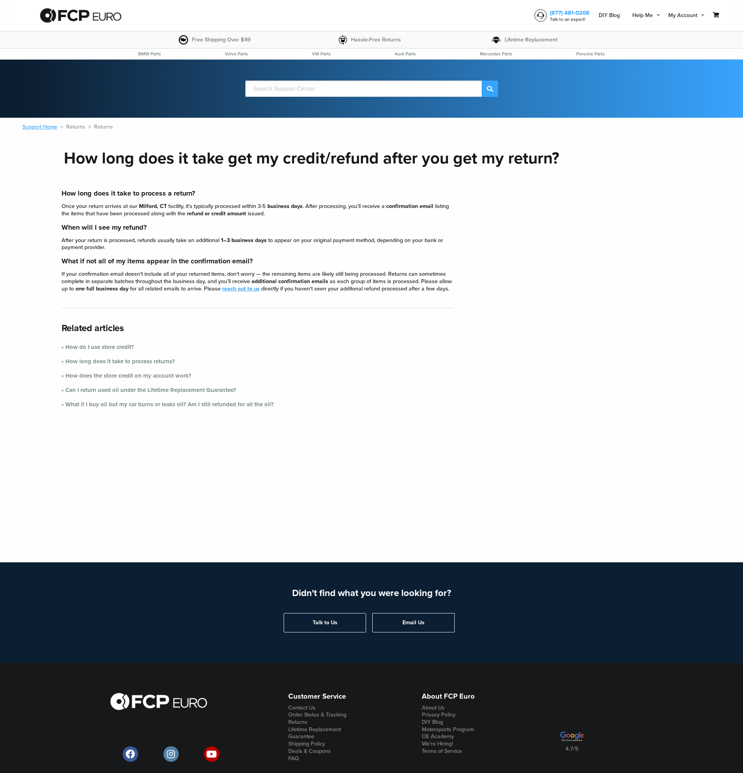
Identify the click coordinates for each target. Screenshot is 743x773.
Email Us (413, 622)
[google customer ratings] (572, 739)
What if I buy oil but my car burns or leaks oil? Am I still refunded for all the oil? (169, 404)
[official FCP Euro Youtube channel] (211, 754)
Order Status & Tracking (317, 714)
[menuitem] (609, 16)
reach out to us (241, 288)
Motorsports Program (448, 729)
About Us (433, 707)
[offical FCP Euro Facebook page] (130, 754)
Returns (75, 127)
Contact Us (301, 707)
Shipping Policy (306, 743)
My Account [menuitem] (682, 15)
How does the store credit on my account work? (128, 375)
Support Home (39, 127)
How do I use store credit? (99, 347)
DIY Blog (609, 15)
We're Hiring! (437, 743)
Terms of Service (442, 751)
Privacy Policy (438, 714)
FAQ (293, 758)
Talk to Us (325, 622)
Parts (149, 54)
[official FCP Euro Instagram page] (171, 754)
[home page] (80, 15)
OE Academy (438, 736)
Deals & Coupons (309, 751)
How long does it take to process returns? (120, 361)
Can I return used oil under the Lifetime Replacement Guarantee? (150, 389)
